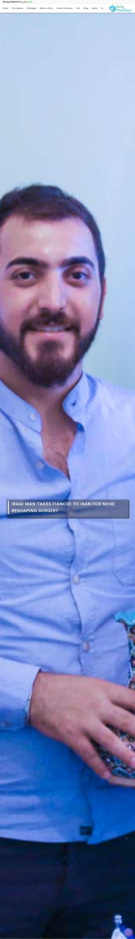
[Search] (102, 8)
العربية (23, 2)
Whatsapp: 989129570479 (11, 2)
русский (29, 2)
